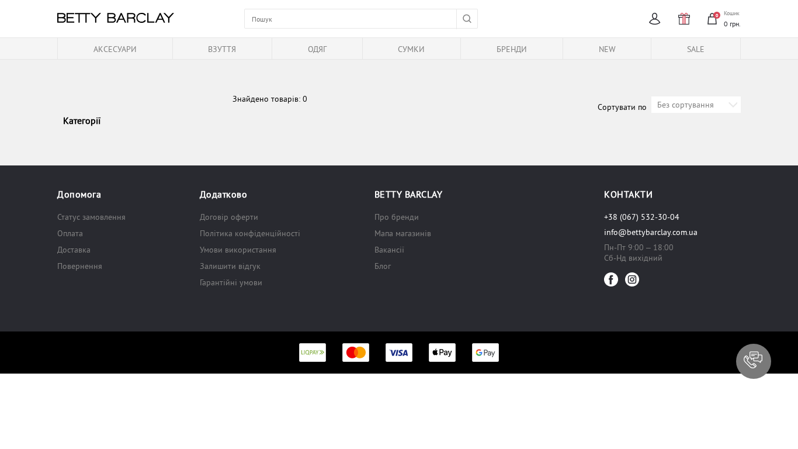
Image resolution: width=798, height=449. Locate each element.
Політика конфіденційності (250, 233)
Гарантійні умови (231, 282)
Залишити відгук (230, 266)
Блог (382, 266)
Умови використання (238, 249)
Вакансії (389, 249)
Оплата (70, 233)
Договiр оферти (229, 217)
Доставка (74, 249)
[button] (753, 361)
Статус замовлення (91, 217)
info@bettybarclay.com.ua (651, 232)
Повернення (79, 266)
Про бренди (396, 217)
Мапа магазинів (402, 233)
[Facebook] (611, 279)
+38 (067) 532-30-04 (641, 217)
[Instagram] (632, 279)
